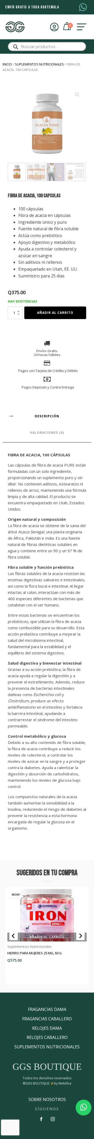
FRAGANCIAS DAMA (47, 1009)
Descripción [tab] (47, 416)
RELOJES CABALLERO (47, 1037)
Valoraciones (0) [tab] (47, 432)
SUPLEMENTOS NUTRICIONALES (47, 1047)
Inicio (7, 64)
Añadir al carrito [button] (47, 937)
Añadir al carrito (55, 312)
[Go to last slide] (13, 936)
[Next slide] (80, 936)
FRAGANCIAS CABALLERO (47, 1019)
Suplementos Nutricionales (39, 64)
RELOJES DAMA (47, 1028)
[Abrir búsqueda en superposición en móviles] (47, 46)
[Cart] (67, 26)
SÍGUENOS (47, 1108)
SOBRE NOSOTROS (47, 1099)
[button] (77, 94)
